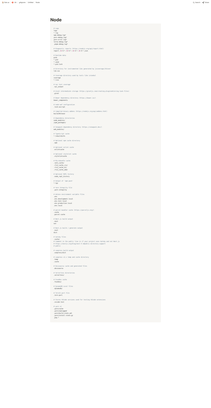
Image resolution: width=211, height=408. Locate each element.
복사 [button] (158, 25)
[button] (5, 2)
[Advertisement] (105, 402)
